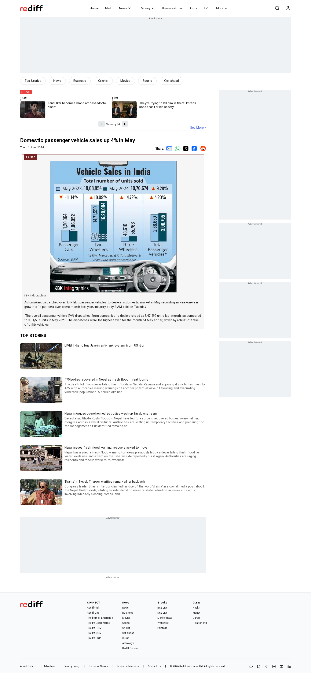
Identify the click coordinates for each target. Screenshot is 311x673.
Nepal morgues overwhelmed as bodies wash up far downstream (134, 420)
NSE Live (162, 612)
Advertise (49, 666)
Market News (164, 617)
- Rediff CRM (94, 633)
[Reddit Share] (202, 148)
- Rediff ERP (93, 638)
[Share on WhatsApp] (251, 667)
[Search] (277, 8)
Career (196, 617)
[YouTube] (281, 667)
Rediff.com (185, 666)
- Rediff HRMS (95, 628)
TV (206, 8)
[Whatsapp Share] (176, 148)
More (219, 8)
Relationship (200, 622)
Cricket (103, 81)
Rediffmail (93, 607)
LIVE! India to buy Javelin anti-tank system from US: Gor (105, 345)
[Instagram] (274, 667)
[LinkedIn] (289, 667)
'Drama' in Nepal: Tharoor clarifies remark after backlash (134, 488)
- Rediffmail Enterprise (100, 617)
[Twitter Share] (185, 148)
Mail (108, 8)
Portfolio (162, 628)
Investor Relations (128, 666)
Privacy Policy (72, 666)
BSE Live (162, 607)
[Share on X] (258, 667)
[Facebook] (266, 667)
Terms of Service (99, 666)
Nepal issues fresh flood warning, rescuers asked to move (132, 454)
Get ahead (171, 81)
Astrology (128, 643)
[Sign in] (288, 8)
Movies (125, 81)
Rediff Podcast (130, 648)
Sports (147, 81)
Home (94, 8)
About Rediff (27, 666)
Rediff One (93, 612)
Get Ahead (128, 633)
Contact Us (154, 666)
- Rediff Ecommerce (98, 622)
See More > (198, 128)
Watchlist (163, 622)
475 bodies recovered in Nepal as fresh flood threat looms (135, 386)
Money (145, 8)
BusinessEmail (172, 8)
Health (196, 607)
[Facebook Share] (193, 148)
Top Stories (33, 81)
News (123, 8)
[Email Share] (168, 148)
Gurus (193, 8)
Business (79, 81)
